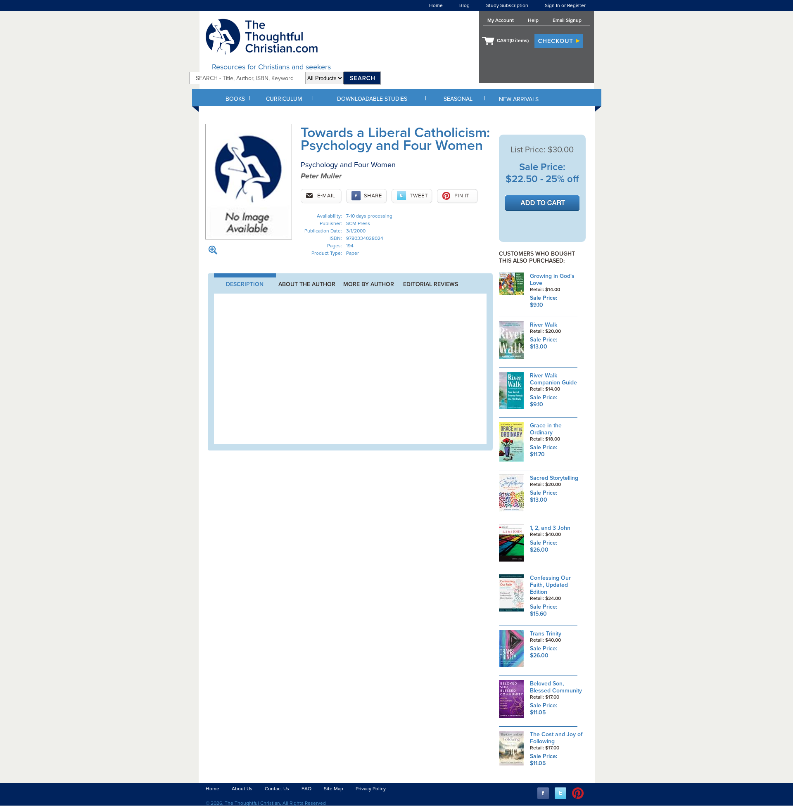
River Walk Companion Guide (553, 379)
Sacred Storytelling (554, 477)
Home (436, 5)
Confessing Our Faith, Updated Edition (550, 584)
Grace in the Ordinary (546, 429)
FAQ (306, 789)
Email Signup (567, 20)
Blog (464, 5)
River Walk (543, 324)
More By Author (368, 284)
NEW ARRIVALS (519, 99)
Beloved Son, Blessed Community (556, 687)
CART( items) (513, 40)
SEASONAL (458, 98)
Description (245, 284)
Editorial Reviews (430, 284)
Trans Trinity (545, 633)
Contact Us (277, 789)
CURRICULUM (284, 98)
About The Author (306, 284)
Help (533, 20)
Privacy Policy (371, 789)
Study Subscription (507, 5)
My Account (500, 20)
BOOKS (235, 98)
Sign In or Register (565, 5)
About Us (242, 789)
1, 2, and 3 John (550, 527)
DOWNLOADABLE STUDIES (372, 98)
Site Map (333, 789)
